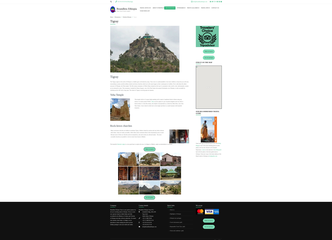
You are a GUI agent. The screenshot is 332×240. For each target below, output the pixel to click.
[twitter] (212, 0)
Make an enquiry (150, 149)
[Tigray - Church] (170, 173)
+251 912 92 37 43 (147, 224)
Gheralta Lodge (121, 144)
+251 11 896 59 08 (147, 218)
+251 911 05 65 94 (147, 222)
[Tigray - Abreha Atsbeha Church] (170, 159)
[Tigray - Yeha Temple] (128, 159)
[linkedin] (217, 0)
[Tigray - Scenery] (128, 187)
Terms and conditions (175, 230)
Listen (203, 149)
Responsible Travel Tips (176, 226)
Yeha (152, 101)
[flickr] (221, 0)
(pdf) (184, 226)
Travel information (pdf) (176, 222)
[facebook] (210, 0)
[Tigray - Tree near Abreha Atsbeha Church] (149, 159)
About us (172, 209)
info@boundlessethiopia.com (149, 226)
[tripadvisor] (215, 0)
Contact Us (215, 8)
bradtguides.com (213, 156)
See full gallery (149, 197)
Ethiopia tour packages (175, 218)
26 (152, 220)
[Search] (111, 2)
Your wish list (145, 11)
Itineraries (181, 8)
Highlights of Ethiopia (175, 214)
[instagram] (213, 0)
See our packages (209, 57)
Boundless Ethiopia (127, 8)
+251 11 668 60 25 (147, 220)
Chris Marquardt (217, 149)
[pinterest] (219, 0)
